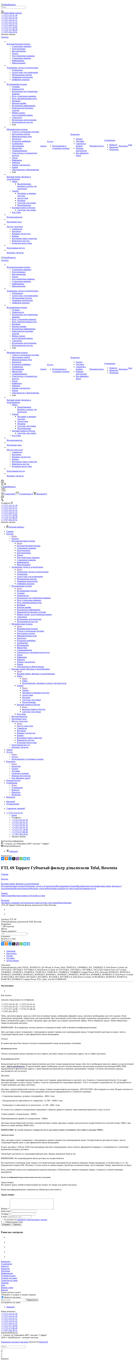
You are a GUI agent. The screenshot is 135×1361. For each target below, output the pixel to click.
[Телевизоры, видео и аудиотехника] (23, 65)
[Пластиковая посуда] (23, 245)
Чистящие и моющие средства (14, 903)
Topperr (25, 690)
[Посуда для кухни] (23, 224)
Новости (5, 1266)
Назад (14, 536)
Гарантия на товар (9, 1280)
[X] (13, 858)
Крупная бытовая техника (28, 546)
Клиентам (16, 766)
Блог (3, 1285)
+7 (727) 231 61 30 (9, 15)
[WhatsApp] (21, 858)
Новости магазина (12, 1297)
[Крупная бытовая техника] (23, 41)
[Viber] (17, 858)
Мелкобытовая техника (27, 629)
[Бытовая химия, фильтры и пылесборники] (23, 174)
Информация (7, 1273)
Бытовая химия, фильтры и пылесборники (36, 674)
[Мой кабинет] (2, 482)
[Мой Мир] (10, 858)
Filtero (25, 681)
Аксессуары (33, 903)
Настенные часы (54, 888)
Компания (5, 1261)
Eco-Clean (40, 895)
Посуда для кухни (25, 726)
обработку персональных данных (32, 1219)
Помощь (5, 1283)
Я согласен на (25, 1219)
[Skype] (24, 858)
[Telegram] (28, 858)
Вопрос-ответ (7, 1287)
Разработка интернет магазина (14, 1342)
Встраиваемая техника (27, 591)
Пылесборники (64, 903)
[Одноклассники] (6, 858)
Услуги (15, 757)
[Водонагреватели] (23, 215)
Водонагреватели (22, 888)
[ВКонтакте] (2, 858)
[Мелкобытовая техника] (23, 127)
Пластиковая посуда (87, 888)
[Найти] (2, 10)
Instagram (13, 851)
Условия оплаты (8, 1276)
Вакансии (5, 1268)
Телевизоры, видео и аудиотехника (32, 572)
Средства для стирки (48, 903)
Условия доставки (9, 1278)
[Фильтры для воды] (23, 250)
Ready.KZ (43, 1342)
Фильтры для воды (38, 888)
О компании (17, 787)
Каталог (15, 538)
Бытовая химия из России (33, 709)
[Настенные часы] (23, 219)
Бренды (4, 1290)
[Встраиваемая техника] (23, 82)
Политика (5, 1271)
